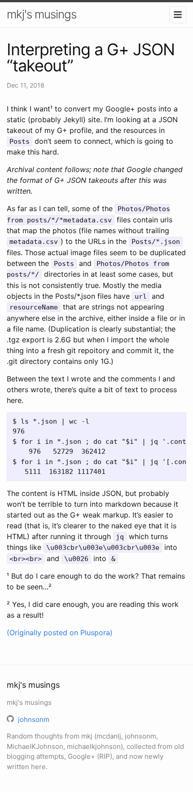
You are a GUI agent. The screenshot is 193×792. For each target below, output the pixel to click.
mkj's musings (41, 14)
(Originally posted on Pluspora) (60, 632)
